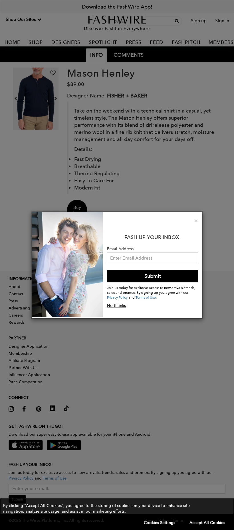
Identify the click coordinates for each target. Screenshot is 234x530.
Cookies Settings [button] (159, 522)
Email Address (120, 248)
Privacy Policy (117, 297)
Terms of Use (146, 297)
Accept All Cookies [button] (207, 522)
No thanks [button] (116, 305)
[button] (117, 514)
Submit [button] (152, 276)
